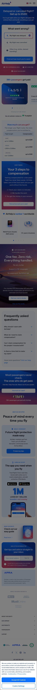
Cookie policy (12, 674)
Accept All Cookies (19, 680)
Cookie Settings (18, 686)
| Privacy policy (21, 674)
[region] (18, 675)
